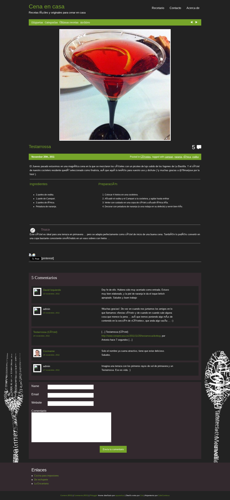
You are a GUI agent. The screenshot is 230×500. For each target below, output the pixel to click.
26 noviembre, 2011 (51, 355)
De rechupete (41, 479)
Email (35, 394)
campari (169, 156)
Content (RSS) (66, 495)
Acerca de (193, 8)
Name (35, 386)
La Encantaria (41, 483)
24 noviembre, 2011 (41, 336)
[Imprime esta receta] (30, 255)
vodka (195, 156)
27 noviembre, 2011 (51, 370)
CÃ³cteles (146, 156)
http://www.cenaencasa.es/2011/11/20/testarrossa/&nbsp (131, 335)
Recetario (158, 8)
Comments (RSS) (81, 495)
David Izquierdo (52, 289)
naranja (178, 156)
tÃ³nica (187, 156)
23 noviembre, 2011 (51, 313)
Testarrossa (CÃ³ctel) (45, 332)
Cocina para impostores (46, 475)
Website (36, 402)
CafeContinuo (164, 495)
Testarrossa (40, 146)
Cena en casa (47, 6)
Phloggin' (94, 495)
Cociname (49, 351)
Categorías (51, 22)
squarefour (119, 495)
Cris (141, 495)
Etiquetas (37, 22)
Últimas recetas (68, 22)
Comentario (38, 410)
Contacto (175, 8)
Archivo (85, 22)
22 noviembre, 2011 (51, 294)
